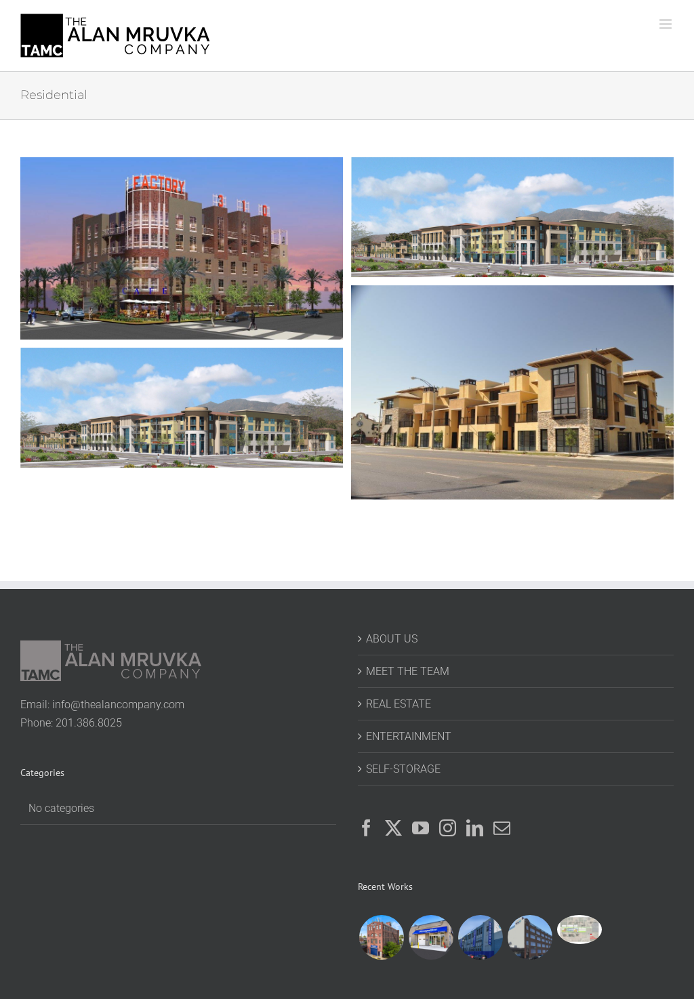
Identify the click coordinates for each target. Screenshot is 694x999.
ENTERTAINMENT (408, 736)
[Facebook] (366, 827)
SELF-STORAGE (403, 768)
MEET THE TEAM (407, 671)
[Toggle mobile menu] (666, 24)
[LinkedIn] (474, 827)
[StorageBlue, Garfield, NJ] (529, 937)
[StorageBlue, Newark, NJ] (480, 937)
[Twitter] (393, 827)
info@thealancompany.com (118, 704)
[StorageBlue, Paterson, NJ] (381, 937)
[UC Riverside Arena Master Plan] (579, 929)
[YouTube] (420, 827)
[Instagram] (447, 827)
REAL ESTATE (398, 703)
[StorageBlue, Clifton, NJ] (430, 937)
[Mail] (501, 827)
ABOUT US (391, 638)
